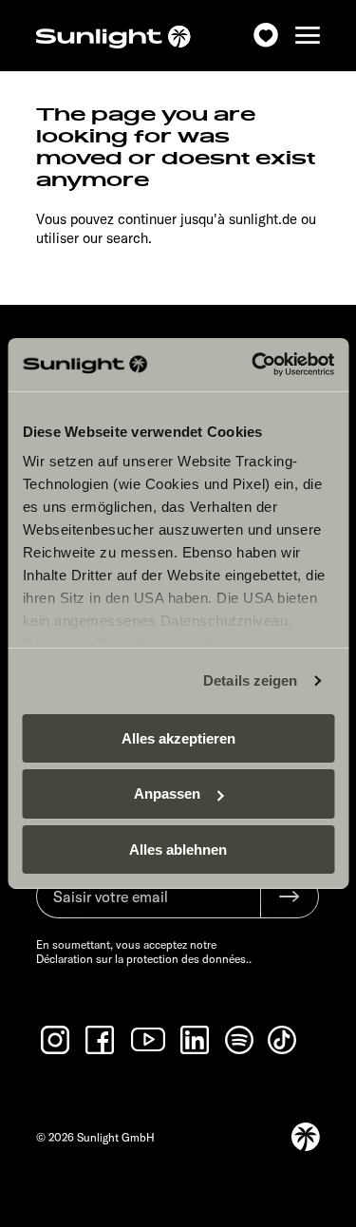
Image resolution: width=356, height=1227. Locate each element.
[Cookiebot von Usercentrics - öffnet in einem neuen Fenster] (253, 364)
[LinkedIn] (196, 1040)
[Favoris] (266, 35)
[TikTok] (284, 1040)
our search (115, 238)
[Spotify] (240, 1040)
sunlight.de (263, 219)
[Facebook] (101, 1040)
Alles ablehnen (178, 849)
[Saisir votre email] (148, 906)
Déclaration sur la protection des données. (142, 959)
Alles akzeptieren (178, 737)
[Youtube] (149, 1039)
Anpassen (167, 793)
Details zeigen (250, 680)
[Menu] (307, 35)
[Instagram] (57, 1040)
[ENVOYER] (289, 896)
